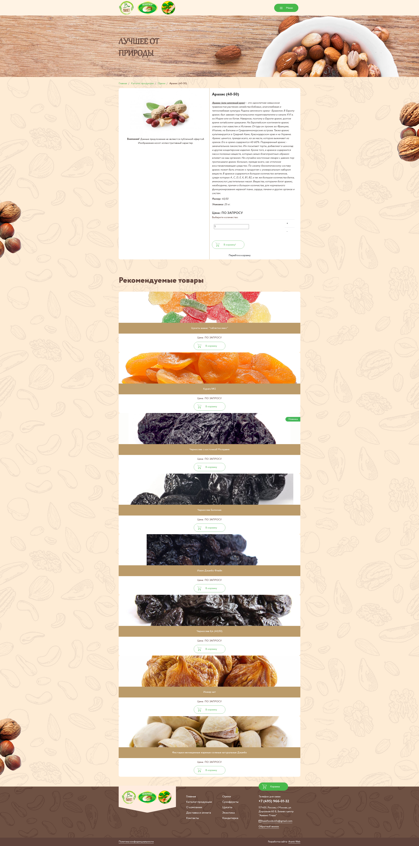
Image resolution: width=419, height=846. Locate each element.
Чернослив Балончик (210, 510)
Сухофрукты (230, 802)
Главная (191, 796)
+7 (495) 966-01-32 (274, 801)
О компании (194, 807)
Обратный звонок (269, 826)
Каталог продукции (199, 802)
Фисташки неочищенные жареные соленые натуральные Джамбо (209, 752)
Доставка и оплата (198, 813)
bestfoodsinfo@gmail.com (277, 821)
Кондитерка (230, 818)
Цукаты (227, 807)
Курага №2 (209, 389)
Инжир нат (209, 692)
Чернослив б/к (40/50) (209, 631)
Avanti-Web (294, 841)
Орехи (226, 796)
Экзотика (228, 813)
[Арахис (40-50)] (165, 112)
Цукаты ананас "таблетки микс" (209, 328)
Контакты (192, 818)
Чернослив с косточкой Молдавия (209, 449)
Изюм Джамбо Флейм (209, 571)
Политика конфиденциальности (136, 841)
